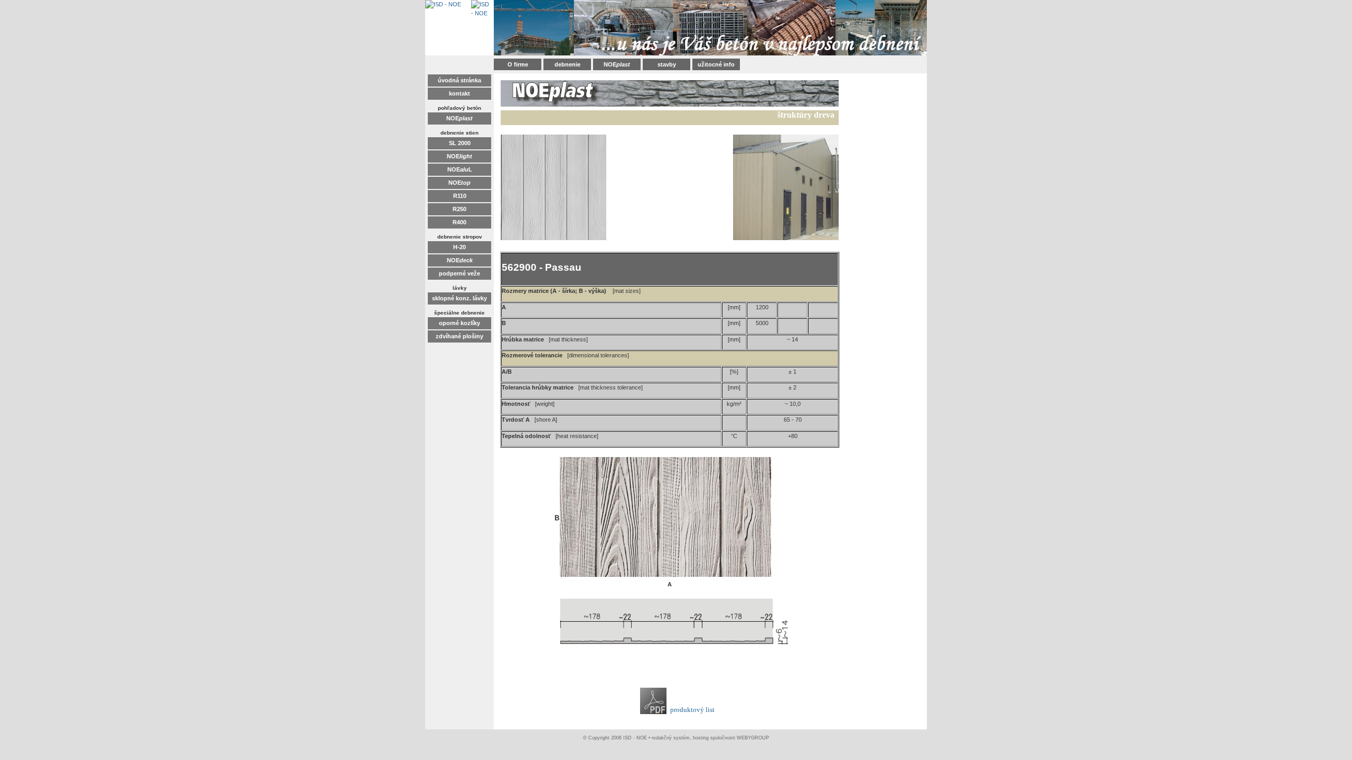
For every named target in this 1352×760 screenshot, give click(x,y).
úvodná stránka (459, 80)
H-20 (459, 247)
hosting (701, 737)
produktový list (692, 710)
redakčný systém (671, 737)
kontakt (459, 93)
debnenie (567, 64)
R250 (459, 209)
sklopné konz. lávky (459, 298)
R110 (459, 196)
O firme (518, 64)
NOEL (459, 169)
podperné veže (459, 273)
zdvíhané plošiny (459, 336)
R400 (459, 222)
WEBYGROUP (753, 737)
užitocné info (716, 64)
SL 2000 (460, 143)
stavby (667, 64)
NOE (617, 64)
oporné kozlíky (459, 323)
